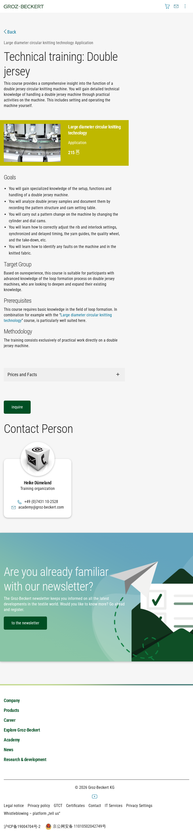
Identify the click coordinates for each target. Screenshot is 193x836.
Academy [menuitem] (12, 739)
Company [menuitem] (12, 700)
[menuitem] (167, 6)
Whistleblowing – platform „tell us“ (32, 813)
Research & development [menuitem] (25, 759)
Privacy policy (39, 805)
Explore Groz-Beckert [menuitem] (22, 730)
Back (11, 32)
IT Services (113, 805)
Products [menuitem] (11, 710)
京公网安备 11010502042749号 (79, 826)
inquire (17, 407)
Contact (94, 805)
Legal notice (14, 805)
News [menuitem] (8, 749)
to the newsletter (25, 623)
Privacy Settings (139, 805)
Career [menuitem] (9, 720)
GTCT (58, 805)
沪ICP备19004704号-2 (22, 826)
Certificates (75, 805)
